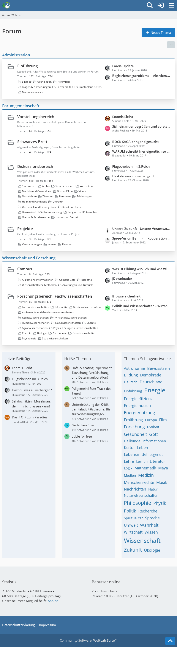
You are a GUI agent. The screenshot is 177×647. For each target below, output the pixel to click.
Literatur (57, 201)
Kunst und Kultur (72, 207)
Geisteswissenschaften (87, 307)
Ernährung (133, 419)
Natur (153, 489)
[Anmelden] (160, 5)
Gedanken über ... (85, 425)
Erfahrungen (84, 196)
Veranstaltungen (32, 244)
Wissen (151, 532)
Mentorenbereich (32, 92)
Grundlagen (44, 82)
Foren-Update (123, 66)
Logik (128, 468)
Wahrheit (149, 525)
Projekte (25, 228)
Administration (16, 54)
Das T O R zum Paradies (29, 417)
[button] (171, 44)
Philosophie (137, 502)
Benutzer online (106, 581)
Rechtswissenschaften (35, 317)
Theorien (48, 196)
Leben (142, 447)
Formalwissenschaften (35, 307)
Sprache (152, 517)
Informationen (154, 441)
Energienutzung (139, 412)
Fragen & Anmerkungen (36, 87)
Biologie (42, 333)
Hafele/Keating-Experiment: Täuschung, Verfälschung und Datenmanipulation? (92, 372)
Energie (91, 323)
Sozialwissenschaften (55, 338)
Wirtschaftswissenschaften (70, 317)
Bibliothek (87, 280)
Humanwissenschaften (35, 323)
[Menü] (171, 5)
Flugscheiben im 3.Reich (131, 166)
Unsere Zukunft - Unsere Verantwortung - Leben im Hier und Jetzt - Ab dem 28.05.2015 (141, 228)
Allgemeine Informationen (37, 280)
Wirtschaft (133, 532)
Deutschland (151, 381)
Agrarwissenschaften (34, 328)
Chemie (26, 333)
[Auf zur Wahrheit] (6, 5)
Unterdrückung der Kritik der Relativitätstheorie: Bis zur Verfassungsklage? (91, 409)
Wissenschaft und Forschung (28, 257)
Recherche (147, 511)
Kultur (129, 447)
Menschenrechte (139, 482)
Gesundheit (135, 434)
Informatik (61, 307)
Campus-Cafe (67, 280)
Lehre (129, 461)
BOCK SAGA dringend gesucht (135, 141)
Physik (57, 328)
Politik (130, 511)
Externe (66, 244)
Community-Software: (88, 640)
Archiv (46, 186)
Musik (161, 482)
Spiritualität (133, 518)
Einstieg (27, 82)
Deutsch (130, 382)
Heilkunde (132, 441)
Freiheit (153, 427)
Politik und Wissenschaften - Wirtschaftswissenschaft (141, 306)
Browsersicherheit (126, 296)
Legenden (158, 454)
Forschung (134, 427)
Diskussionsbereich (35, 166)
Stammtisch (29, 186)
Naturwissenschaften (68, 323)
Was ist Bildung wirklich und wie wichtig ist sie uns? (141, 269)
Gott (153, 434)
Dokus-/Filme (65, 191)
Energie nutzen (137, 405)
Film (163, 419)
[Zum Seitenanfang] (170, 641)
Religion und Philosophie (82, 212)
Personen (65, 196)
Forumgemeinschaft (21, 105)
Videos (83, 191)
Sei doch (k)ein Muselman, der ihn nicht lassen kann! (31, 403)
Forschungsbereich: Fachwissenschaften (54, 296)
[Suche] (149, 5)
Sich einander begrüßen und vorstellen (141, 126)
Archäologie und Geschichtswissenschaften (48, 312)
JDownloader (122, 278)
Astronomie (60, 333)
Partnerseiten (65, 87)
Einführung (27, 65)
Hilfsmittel (63, 82)
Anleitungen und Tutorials (77, 285)
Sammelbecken (64, 186)
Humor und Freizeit (67, 217)
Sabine (53, 601)
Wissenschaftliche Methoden (39, 285)
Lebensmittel (135, 454)
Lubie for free (82, 436)
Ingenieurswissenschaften (82, 328)
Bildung (131, 375)
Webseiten (86, 186)
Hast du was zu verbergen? (133, 176)
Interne (52, 244)
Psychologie (29, 338)
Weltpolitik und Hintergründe (39, 207)
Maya (163, 468)
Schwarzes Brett (32, 141)
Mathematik (145, 468)
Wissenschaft (142, 540)
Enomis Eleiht (122, 117)
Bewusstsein (158, 368)
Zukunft (133, 549)
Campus (24, 268)
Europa (151, 420)
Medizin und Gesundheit (36, 191)
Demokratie (150, 375)
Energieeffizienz (138, 398)
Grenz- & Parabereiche (36, 217)
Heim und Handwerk (34, 201)
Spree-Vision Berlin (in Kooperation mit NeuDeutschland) (141, 238)
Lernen (142, 461)
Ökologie (152, 550)
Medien (130, 475)
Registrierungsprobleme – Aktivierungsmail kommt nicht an (141, 75)
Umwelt (131, 525)
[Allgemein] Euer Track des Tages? (91, 390)
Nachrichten (29, 196)
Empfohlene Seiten (90, 87)
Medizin (146, 475)
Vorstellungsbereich (35, 116)
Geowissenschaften (84, 333)
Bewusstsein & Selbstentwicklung (42, 212)
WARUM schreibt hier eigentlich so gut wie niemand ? (141, 151)
